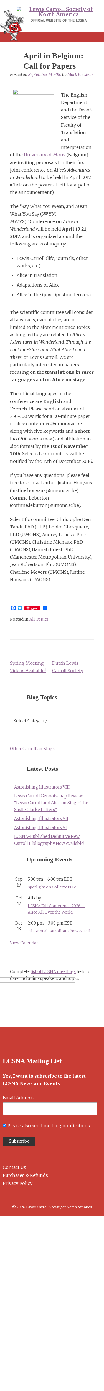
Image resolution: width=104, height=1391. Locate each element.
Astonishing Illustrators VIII (42, 787)
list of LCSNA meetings (53, 971)
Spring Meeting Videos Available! (28, 666)
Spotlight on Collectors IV (52, 887)
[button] (52, 37)
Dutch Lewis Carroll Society (67, 666)
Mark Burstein (80, 74)
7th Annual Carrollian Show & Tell (59, 931)
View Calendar (24, 943)
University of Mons (44, 154)
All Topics (39, 619)
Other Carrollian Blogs (32, 748)
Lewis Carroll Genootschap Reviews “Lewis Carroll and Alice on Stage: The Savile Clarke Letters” (51, 803)
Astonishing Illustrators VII (41, 818)
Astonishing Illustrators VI (40, 827)
